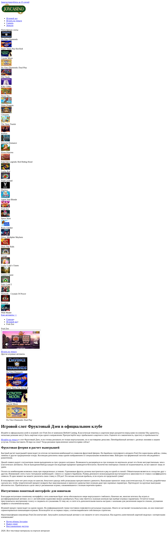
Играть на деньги (14, 21)
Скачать (9, 23)
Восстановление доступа (17, 526)
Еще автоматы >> (9, 315)
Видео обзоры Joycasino (17, 521)
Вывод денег (12, 524)
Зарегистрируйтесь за (15, 2)
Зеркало (9, 25)
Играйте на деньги (9, 439)
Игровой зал (11, 18)
